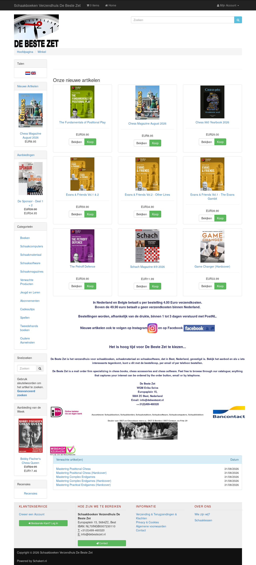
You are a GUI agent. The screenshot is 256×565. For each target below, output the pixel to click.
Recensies (30, 493)
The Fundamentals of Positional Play (82, 122)
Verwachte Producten (26, 282)
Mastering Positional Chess (73, 469)
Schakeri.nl (40, 561)
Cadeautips (27, 309)
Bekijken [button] (76, 142)
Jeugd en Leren (30, 292)
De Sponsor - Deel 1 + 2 (30, 203)
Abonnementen (30, 301)
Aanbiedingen (26, 155)
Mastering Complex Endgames (75, 477)
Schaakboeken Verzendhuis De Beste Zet (47, 5)
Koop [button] (90, 142)
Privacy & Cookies (147, 522)
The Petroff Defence (82, 266)
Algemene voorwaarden (151, 526)
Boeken (25, 238)
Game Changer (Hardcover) (212, 266)
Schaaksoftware (30, 263)
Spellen (25, 317)
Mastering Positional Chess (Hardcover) (81, 473)
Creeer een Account (31, 514)
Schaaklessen (203, 520)
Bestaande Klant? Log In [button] (44, 523)
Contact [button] (103, 543)
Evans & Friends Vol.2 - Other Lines (147, 194)
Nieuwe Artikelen (27, 86)
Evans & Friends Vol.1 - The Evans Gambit (212, 196)
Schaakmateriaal (30, 255)
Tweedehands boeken (29, 328)
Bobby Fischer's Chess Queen (30, 461)
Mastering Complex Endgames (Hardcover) (83, 481)
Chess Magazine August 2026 (147, 123)
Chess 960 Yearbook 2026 (212, 122)
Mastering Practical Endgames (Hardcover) (83, 485)
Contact (141, 530)
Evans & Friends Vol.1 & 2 (82, 194)
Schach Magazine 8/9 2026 (147, 267)
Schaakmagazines (31, 271)
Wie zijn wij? (202, 514)
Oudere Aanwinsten (27, 340)
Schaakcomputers (31, 246)
